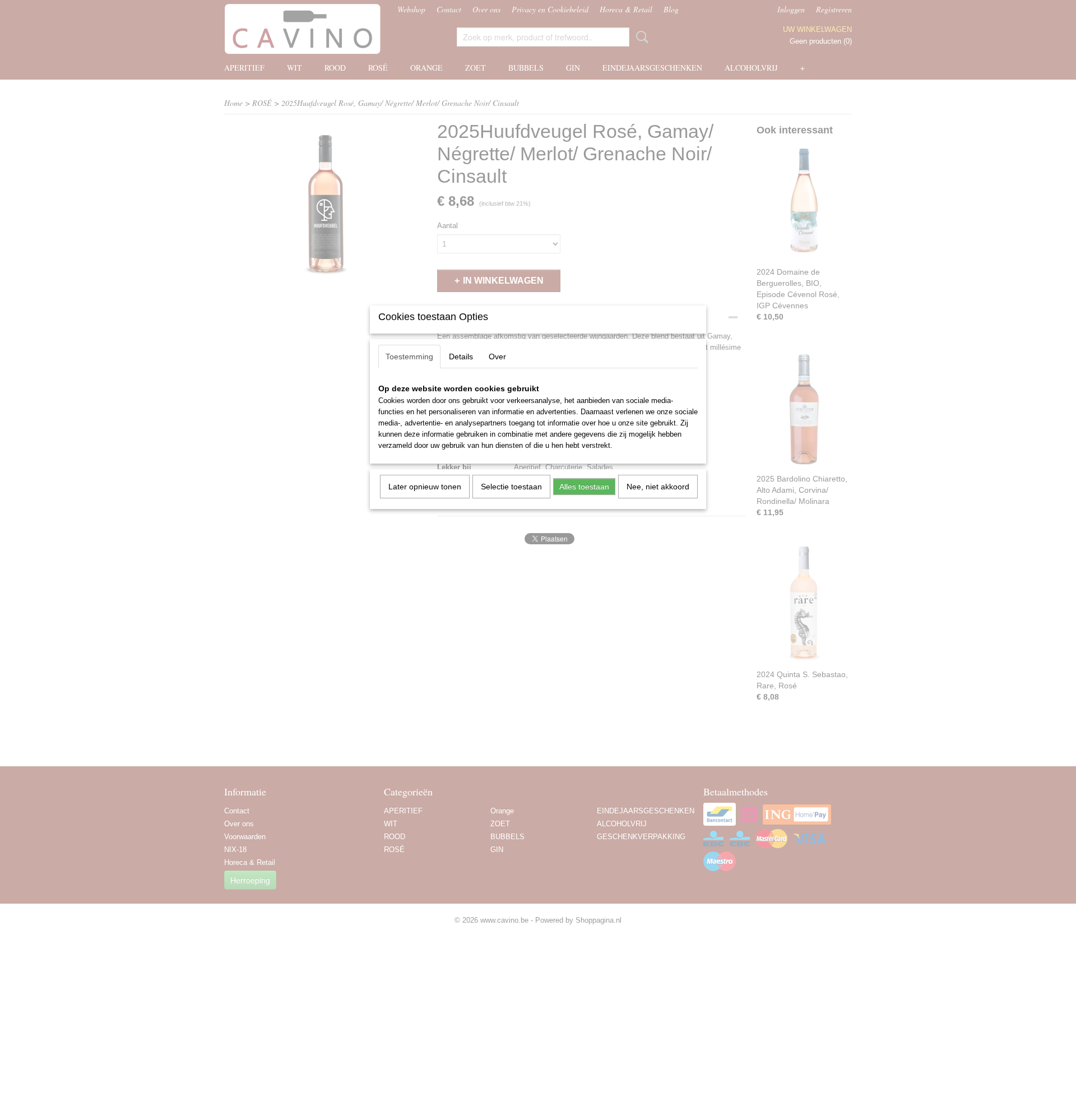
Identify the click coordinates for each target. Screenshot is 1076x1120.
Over (497, 356)
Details (461, 356)
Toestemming (409, 356)
